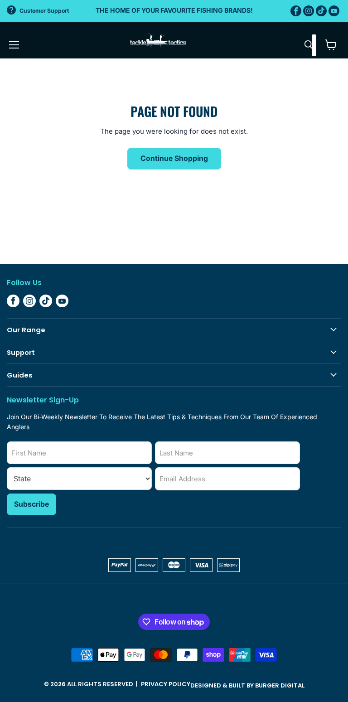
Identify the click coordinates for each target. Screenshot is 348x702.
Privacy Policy (165, 684)
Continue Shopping (174, 158)
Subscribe (31, 504)
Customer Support (44, 10)
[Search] (308, 44)
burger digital (279, 685)
